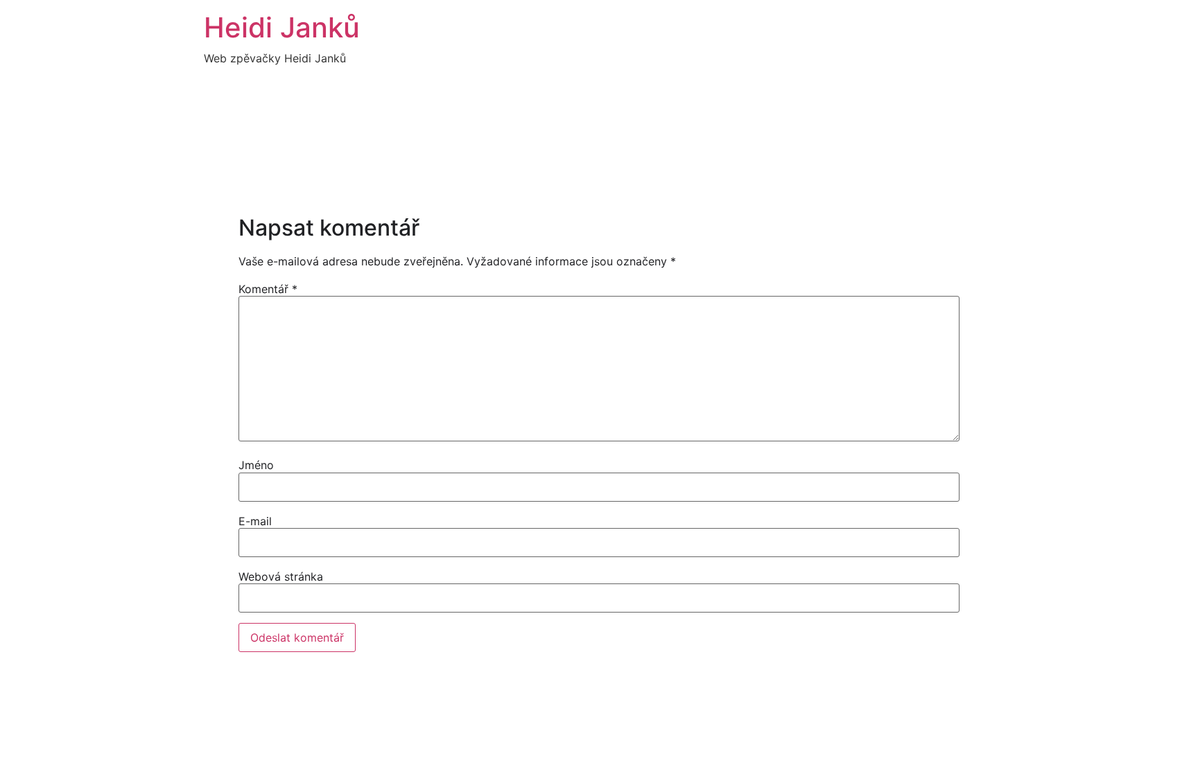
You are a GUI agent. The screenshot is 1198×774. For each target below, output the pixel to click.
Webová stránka (280, 576)
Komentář (267, 288)
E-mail (255, 521)
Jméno (256, 464)
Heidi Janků (282, 27)
